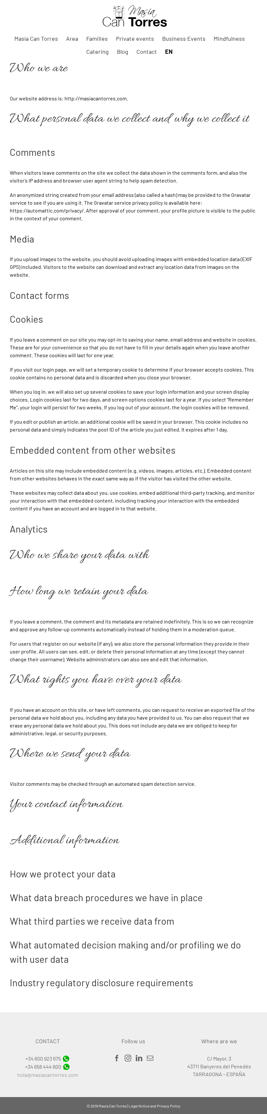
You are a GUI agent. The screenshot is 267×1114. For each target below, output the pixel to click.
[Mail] (150, 1058)
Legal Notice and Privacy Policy (154, 1106)
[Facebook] (117, 1058)
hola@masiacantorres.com (47, 1075)
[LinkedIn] (139, 1058)
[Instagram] (128, 1058)
